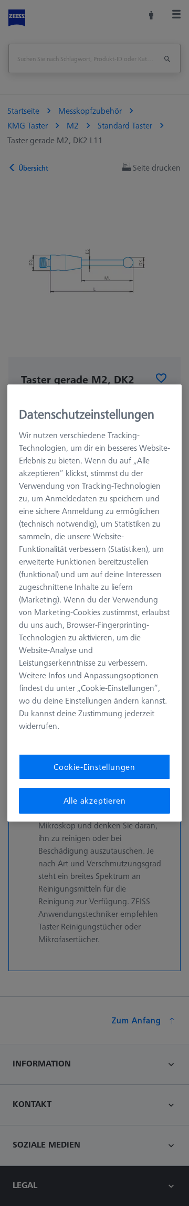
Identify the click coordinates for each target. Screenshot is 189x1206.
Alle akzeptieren (95, 801)
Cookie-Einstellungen (94, 767)
